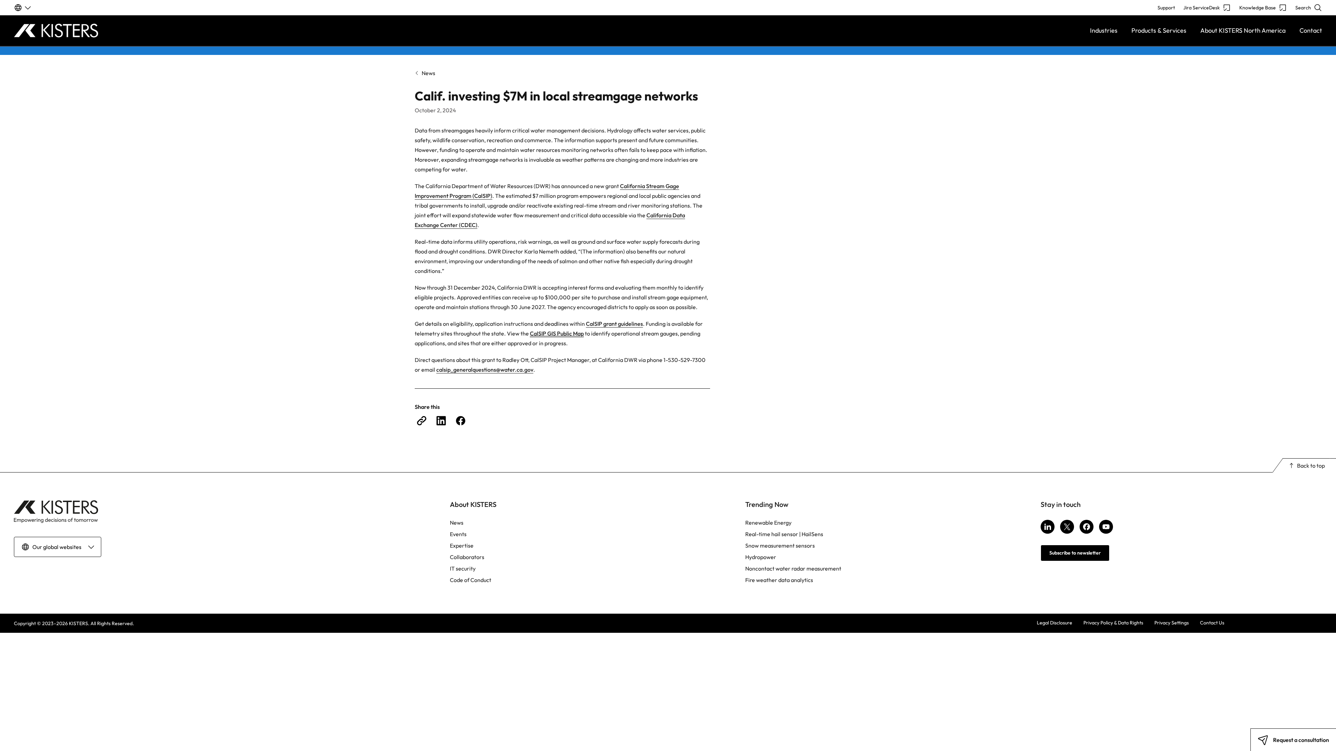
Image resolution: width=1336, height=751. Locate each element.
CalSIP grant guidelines (614, 323)
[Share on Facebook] (461, 421)
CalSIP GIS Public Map (557, 333)
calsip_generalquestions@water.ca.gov (484, 369)
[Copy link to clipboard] (422, 421)
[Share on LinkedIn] (441, 421)
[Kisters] (177, 31)
